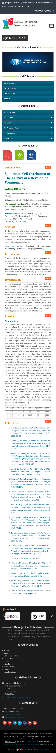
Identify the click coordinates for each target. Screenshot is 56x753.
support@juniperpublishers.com (18, 697)
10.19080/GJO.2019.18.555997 (16, 221)
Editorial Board (9, 83)
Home (6, 650)
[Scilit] (22, 614)
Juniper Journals (28, 2)
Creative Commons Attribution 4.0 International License (21, 744)
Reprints (7, 669)
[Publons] (48, 614)
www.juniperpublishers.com (16, 717)
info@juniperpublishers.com (16, 714)
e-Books (7, 664)
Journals (7, 661)
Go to (48, 167)
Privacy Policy (44, 750)
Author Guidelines (11, 656)
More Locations (10, 672)
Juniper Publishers (12, 2)
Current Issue (9, 94)
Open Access (9, 658)
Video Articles (9, 666)
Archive (7, 99)
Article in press (10, 88)
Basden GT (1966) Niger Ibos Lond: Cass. (25, 558)
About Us (7, 653)
